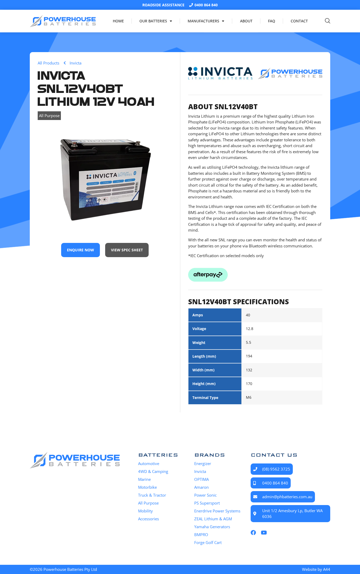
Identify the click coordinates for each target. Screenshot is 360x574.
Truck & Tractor (152, 495)
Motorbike (147, 487)
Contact (299, 20)
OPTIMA (201, 479)
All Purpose (49, 115)
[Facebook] (253, 532)
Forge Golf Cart (208, 542)
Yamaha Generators (212, 526)
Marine (144, 479)
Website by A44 (316, 569)
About (246, 20)
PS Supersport (207, 503)
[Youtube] (263, 532)
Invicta (200, 471)
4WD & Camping (153, 471)
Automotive (148, 463)
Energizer (202, 463)
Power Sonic (205, 495)
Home (118, 20)
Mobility (145, 510)
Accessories (148, 518)
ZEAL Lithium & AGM (213, 518)
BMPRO (201, 534)
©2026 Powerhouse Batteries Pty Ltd (63, 569)
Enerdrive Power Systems (217, 510)
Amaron (201, 487)
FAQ (271, 20)
